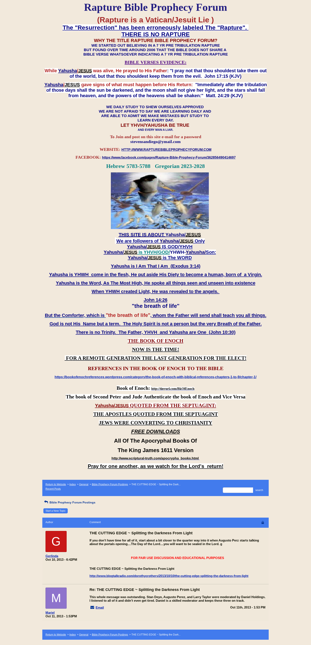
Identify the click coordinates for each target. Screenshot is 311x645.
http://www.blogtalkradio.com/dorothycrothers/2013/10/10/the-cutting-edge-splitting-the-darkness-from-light (168, 576)
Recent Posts (53, 488)
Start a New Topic (55, 510)
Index (72, 484)
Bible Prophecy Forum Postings (110, 484)
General (83, 484)
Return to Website (55, 484)
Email (100, 607)
